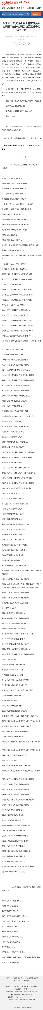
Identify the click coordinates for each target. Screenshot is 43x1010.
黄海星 (4, 815)
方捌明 (4, 810)
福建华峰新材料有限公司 (16, 664)
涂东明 (4, 295)
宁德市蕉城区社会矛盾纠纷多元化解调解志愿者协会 (21, 957)
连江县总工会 (12, 235)
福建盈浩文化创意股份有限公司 (18, 825)
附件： (8, 126)
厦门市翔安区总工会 (14, 284)
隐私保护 (8, 986)
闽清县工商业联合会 (14, 240)
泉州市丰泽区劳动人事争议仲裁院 (19, 457)
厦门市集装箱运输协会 (10, 911)
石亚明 (4, 360)
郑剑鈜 (4, 550)
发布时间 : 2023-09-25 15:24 (28, 36)
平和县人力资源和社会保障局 (18, 385)
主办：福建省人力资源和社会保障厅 (21, 1007)
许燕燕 (4, 825)
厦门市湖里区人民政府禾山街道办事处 (21, 325)
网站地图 (16, 986)
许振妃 (4, 214)
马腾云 (4, 794)
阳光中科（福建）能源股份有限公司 (20, 416)
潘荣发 (4, 442)
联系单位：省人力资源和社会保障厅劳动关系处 (23, 101)
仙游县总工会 (12, 659)
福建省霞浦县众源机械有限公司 (18, 851)
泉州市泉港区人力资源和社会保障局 (20, 483)
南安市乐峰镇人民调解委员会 (18, 442)
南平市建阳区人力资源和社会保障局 (19, 690)
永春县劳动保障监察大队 (16, 534)
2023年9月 (22, 157)
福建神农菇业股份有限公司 (17, 711)
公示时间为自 (11, 89)
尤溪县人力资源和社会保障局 (18, 592)
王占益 (4, 789)
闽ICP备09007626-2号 (30, 991)
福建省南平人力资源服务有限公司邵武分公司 (23, 750)
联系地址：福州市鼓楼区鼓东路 (17, 111)
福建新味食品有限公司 (15, 815)
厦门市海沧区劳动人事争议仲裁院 (19, 289)
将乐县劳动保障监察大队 (16, 613)
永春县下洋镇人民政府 (15, 540)
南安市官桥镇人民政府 (15, 437)
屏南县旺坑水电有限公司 (16, 856)
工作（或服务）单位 (14, 178)
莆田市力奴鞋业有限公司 (16, 639)
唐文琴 (4, 565)
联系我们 (18, 989)
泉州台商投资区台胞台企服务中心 (19, 488)
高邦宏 (4, 700)
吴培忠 (4, 524)
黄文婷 (4, 401)
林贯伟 (4, 325)
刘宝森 (4, 695)
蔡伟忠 (4, 437)
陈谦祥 (4, 755)
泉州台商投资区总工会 (15, 493)
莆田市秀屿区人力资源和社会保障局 (20, 654)
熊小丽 (4, 680)
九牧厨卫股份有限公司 (15, 421)
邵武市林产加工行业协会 (11, 942)
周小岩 (4, 534)
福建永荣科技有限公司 (14, 670)
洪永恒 (4, 279)
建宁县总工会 (11, 608)
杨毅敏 (4, 649)
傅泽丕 (4, 452)
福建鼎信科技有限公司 (15, 810)
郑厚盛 (4, 235)
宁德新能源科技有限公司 (15, 820)
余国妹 (4, 841)
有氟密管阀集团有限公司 (16, 830)
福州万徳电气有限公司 (15, 214)
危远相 (4, 750)
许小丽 (4, 685)
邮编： (8, 116)
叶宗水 (4, 579)
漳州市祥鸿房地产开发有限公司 (18, 360)
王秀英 (4, 432)
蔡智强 (4, 255)
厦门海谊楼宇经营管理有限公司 (18, 336)
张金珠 (4, 711)
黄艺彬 (4, 365)
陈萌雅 (4, 331)
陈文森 (4, 861)
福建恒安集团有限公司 (15, 406)
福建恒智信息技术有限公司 (16, 199)
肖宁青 (4, 639)
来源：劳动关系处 (11, 36)
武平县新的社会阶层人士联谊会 (13, 952)
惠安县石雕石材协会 (14, 519)
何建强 (4, 336)
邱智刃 (4, 659)
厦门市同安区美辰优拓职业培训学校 (15, 916)
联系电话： (10, 106)
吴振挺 (4, 592)
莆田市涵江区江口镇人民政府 (18, 644)
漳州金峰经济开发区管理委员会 (18, 396)
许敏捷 (4, 240)
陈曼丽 (4, 305)
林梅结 (4, 654)
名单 (3, 890)
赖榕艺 (4, 473)
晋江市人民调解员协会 (10, 926)
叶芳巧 (4, 830)
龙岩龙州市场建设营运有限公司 (18, 765)
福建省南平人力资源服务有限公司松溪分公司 (23, 716)
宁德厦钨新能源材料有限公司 (18, 841)
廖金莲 (4, 598)
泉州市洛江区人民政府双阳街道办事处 (21, 473)
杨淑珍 (4, 613)
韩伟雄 (4, 375)
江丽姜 (4, 851)
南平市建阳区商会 (8, 947)
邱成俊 (4, 706)
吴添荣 (4, 765)
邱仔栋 (4, 509)
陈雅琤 (4, 396)
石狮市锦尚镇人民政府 (15, 509)
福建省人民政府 (17, 978)
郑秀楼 (4, 406)
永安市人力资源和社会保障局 (18, 579)
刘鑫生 (4, 468)
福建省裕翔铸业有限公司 (16, 846)
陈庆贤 (4, 483)
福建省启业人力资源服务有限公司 (19, 680)
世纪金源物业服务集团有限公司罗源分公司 (23, 245)
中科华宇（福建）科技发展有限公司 (19, 634)
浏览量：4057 (21, 40)
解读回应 (30, 8)
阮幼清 (4, 341)
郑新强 (4, 856)
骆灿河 (4, 498)
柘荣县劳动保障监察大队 (16, 861)
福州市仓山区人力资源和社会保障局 (19, 204)
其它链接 (26, 981)
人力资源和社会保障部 (32, 978)
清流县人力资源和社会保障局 (18, 598)
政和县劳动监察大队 (14, 706)
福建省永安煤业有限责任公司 (18, 565)
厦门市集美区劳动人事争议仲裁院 (19, 300)
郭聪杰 (4, 493)
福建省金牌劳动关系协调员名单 (27, 165)
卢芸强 (4, 385)
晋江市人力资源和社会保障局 (17, 504)
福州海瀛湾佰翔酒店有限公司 (18, 219)
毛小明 (4, 736)
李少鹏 (4, 545)
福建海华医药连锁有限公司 (17, 755)
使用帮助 (25, 986)
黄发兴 (4, 784)
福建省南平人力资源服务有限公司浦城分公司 (23, 721)
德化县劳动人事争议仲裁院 (17, 545)
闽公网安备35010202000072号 (23, 994)
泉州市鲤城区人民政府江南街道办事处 (21, 452)
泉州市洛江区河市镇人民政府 (18, 468)
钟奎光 (4, 771)
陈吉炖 (4, 555)
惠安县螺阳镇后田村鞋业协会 (18, 524)
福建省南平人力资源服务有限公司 (18, 726)
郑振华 (4, 872)
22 (27, 157)
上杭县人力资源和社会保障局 (18, 784)
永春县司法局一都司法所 (16, 529)
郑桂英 (4, 560)
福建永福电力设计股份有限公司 (18, 269)
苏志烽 (4, 805)
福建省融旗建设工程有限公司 (18, 224)
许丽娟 (4, 779)
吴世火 (4, 478)
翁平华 (4, 731)
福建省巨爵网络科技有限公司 (18, 426)
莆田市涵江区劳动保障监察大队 (18, 649)
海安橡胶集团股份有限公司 (17, 628)
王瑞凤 (4, 742)
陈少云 (4, 183)
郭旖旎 (4, 300)
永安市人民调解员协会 (10, 931)
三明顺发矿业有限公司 (15, 555)
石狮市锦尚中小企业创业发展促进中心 (16, 921)
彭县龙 (4, 836)
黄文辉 (4, 426)
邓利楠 (4, 421)
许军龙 (4, 584)
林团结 (4, 623)
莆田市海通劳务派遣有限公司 (18, 623)
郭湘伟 (4, 488)
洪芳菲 (4, 289)
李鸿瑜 (4, 462)
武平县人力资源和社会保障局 (18, 789)
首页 (3, 8)
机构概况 (11, 8)
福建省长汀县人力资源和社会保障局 (20, 800)
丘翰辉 (4, 800)
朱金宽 (4, 245)
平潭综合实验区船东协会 (16, 872)
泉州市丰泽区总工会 (14, 462)
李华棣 (4, 310)
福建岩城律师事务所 (14, 560)
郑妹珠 (4, 224)
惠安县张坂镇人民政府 (15, 498)
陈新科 (4, 320)
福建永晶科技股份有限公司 (17, 685)
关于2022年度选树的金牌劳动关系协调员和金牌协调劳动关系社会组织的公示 (21, 26)
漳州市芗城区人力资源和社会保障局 (20, 375)
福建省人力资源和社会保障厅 (14, 138)
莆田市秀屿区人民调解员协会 (12, 937)
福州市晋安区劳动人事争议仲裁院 (18, 209)
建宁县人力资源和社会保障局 (17, 603)
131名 (5, 168)
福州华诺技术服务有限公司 (16, 194)
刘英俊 (4, 284)
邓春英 (4, 760)
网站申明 (34, 986)
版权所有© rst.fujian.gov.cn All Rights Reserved (21, 997)
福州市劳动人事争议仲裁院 (17, 183)
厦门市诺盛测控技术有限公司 (18, 315)
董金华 (4, 644)
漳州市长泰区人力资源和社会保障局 (20, 380)
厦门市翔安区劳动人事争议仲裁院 (19, 279)
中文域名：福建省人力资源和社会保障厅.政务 (21, 999)
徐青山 (4, 315)
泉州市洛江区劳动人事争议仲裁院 (19, 478)
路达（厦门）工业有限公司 (17, 305)
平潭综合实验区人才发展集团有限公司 (20, 866)
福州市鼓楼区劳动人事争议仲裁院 (19, 274)
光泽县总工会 (12, 700)
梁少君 (4, 230)
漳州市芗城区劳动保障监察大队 (18, 370)
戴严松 (4, 370)
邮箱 (25, 989)
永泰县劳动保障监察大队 (15, 250)
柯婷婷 (4, 219)
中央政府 (6, 978)
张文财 (4, 390)
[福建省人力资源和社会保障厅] (15, 3)
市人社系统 (17, 981)
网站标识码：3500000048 (14, 991)
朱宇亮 (4, 457)
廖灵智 (4, 721)
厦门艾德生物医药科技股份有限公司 (20, 295)
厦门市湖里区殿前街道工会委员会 (19, 320)
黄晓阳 (4, 447)
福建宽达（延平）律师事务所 (18, 731)
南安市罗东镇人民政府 (15, 447)
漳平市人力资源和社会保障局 (18, 805)
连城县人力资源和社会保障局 (18, 794)
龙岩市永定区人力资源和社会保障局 (20, 779)
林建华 (4, 628)
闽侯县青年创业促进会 (10, 906)
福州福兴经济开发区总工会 (16, 188)
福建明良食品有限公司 (15, 695)
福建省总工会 (36, 138)
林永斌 (4, 540)
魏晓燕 (4, 416)
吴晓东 (4, 618)
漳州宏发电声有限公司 (14, 349)
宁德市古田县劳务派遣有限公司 (18, 836)
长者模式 (36, 14)
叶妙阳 (4, 514)
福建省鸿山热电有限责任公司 (17, 411)
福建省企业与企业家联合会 (13, 145)
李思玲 (4, 846)
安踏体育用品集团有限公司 (17, 401)
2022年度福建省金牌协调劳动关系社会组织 (21, 887)
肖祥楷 (4, 519)
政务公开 (21, 8)
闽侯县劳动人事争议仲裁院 (17, 230)
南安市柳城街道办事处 (15, 432)
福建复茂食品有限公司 (14, 675)
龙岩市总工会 (12, 760)
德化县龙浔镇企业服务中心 (17, 550)
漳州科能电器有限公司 (14, 354)
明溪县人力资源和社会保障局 (18, 618)
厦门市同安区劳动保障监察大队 (18, 310)
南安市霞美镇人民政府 (15, 514)
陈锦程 (4, 664)
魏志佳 (4, 529)
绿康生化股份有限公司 (15, 736)
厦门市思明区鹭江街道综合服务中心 (20, 331)
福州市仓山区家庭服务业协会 (12, 901)
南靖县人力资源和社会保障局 (18, 365)
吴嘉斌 (4, 380)
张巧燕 (4, 274)
